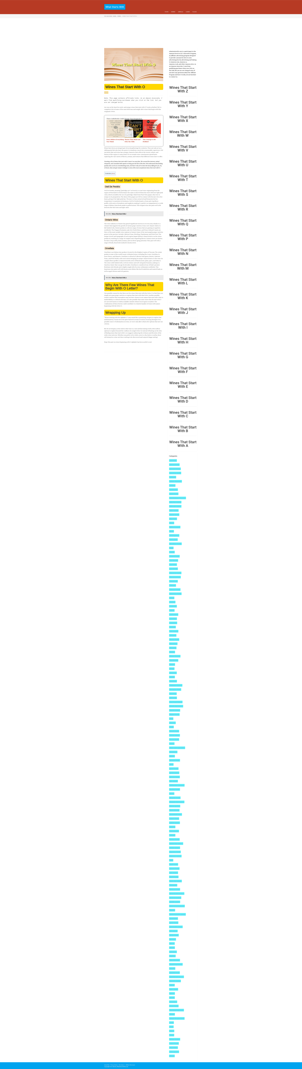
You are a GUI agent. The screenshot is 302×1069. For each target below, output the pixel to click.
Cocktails (173, 606)
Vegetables (173, 1047)
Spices (172, 985)
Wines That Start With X (182, 119)
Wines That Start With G (182, 355)
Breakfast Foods (175, 544)
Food (171, 727)
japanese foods (175, 852)
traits (172, 1031)
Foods (166, 11)
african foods (174, 465)
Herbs (172, 794)
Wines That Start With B (182, 429)
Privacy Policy (113, 1065)
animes (172, 485)
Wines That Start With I (182, 326)
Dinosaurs (173, 644)
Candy (172, 552)
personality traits (176, 927)
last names (173, 873)
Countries (173, 623)
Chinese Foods (175, 589)
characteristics (175, 577)
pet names (173, 931)
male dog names (175, 881)
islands (172, 835)
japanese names (175, 856)
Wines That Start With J (182, 311)
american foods (175, 473)
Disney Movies (175, 656)
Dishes (172, 652)
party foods (174, 923)
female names (175, 710)
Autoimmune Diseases (177, 498)
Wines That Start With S (182, 193)
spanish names (175, 981)
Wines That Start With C (182, 414)
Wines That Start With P (182, 237)
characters (173, 581)
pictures (172, 939)
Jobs (171, 860)
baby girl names (175, 506)
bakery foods (174, 515)
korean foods (174, 868)
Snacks (172, 968)
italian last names (176, 843)
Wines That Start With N (182, 252)
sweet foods (174, 1006)
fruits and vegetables (177, 748)
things (172, 1014)
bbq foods (173, 519)
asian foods (174, 494)
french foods (174, 731)
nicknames (173, 918)
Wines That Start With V (182, 148)
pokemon (173, 952)
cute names (174, 631)
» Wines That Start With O (129, 16)
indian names (174, 823)
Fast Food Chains (176, 702)
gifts (171, 764)
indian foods (174, 818)
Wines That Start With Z (182, 89)
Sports (172, 993)
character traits (175, 573)
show (113, 173)
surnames (173, 1002)
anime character (175, 481)
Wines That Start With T (182, 178)
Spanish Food (174, 973)
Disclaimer (121, 1065)
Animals (180, 11)
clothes (172, 602)
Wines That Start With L (182, 281)
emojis (172, 677)
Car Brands (174, 560)
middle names (175, 902)
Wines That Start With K (182, 296)
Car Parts (173, 564)
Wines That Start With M (182, 266)
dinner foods (174, 639)
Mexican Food (174, 889)
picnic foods (174, 935)
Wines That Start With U (182, 163)
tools (171, 1023)
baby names (174, 510)
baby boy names (175, 502)
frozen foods (174, 739)
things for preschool (177, 1018)
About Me (106, 1065)
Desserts (173, 635)
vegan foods (174, 1043)
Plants (172, 948)
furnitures (173, 752)
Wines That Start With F (182, 370)
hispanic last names (177, 802)
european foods (175, 689)
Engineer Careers (176, 685)
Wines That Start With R (182, 207)
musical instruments (177, 906)
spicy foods (174, 989)
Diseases (173, 648)
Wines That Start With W (182, 134)
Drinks (173, 11)
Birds (171, 531)
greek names (174, 773)
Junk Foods (174, 864)
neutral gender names (177, 914)
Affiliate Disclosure (130, 1065)
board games (174, 535)
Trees (172, 1035)
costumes (173, 619)
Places (195, 11)
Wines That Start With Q (182, 222)
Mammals (173, 885)
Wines (119, 16)
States (172, 998)
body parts (173, 540)
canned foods (174, 556)
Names (172, 910)
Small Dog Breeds (176, 964)
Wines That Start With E (182, 385)
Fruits (172, 744)
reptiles (172, 956)
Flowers (172, 723)
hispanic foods (175, 798)
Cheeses (172, 585)
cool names (174, 614)
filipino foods (174, 714)
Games (188, 11)
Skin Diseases (174, 960)
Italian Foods (174, 839)
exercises (173, 694)
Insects (172, 827)
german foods (174, 760)
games (172, 756)
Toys (171, 1027)
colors (172, 610)
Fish (171, 719)
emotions (173, 681)
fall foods (173, 698)
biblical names (175, 527)
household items (175, 814)
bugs (171, 548)
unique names (175, 1039)
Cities (172, 598)
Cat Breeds (173, 569)
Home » (115, 16)
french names (174, 735)
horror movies (175, 806)
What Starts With (114, 6)
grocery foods (174, 777)
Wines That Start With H (182, 340)
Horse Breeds (174, 810)
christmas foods (175, 594)
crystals (172, 627)
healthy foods (174, 789)
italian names (174, 848)
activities (173, 460)
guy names (173, 781)
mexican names (175, 898)
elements (173, 673)
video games (174, 1052)
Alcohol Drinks (175, 469)
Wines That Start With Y (182, 104)
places (172, 943)
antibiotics (173, 490)
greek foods (174, 769)
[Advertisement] (151, 33)
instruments (174, 831)
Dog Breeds (174, 660)
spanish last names (176, 977)
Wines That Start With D (182, 399)
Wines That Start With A (182, 444)
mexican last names (177, 893)
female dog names (176, 706)
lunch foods (174, 877)
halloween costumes (177, 785)
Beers (172, 523)
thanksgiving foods (176, 1010)
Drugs (172, 669)
